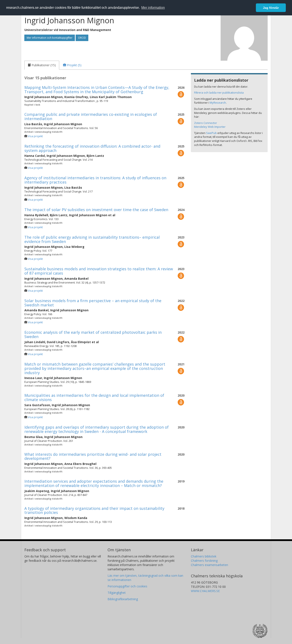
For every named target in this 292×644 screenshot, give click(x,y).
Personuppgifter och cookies (127, 586)
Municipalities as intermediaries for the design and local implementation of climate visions (94, 397)
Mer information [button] (153, 7)
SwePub (211, 133)
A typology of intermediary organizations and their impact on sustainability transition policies (94, 510)
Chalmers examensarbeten (209, 565)
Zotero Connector (205, 123)
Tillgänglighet (117, 593)
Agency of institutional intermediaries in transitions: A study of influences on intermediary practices (95, 180)
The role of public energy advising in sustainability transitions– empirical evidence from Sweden (92, 239)
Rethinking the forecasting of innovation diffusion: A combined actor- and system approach (92, 148)
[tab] (41, 65)
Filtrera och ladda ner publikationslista (219, 92)
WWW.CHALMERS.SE (205, 591)
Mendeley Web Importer (210, 127)
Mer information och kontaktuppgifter (49, 38)
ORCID (82, 38)
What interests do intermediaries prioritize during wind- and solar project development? (92, 456)
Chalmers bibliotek (203, 556)
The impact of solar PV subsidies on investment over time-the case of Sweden (96, 209)
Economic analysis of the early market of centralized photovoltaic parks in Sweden (93, 334)
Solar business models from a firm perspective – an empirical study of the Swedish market (92, 302)
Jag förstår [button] (271, 7)
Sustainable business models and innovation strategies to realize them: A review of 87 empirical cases (98, 271)
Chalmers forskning (204, 561)
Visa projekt (35, 136)
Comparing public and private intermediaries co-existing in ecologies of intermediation (90, 116)
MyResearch (218, 102)
